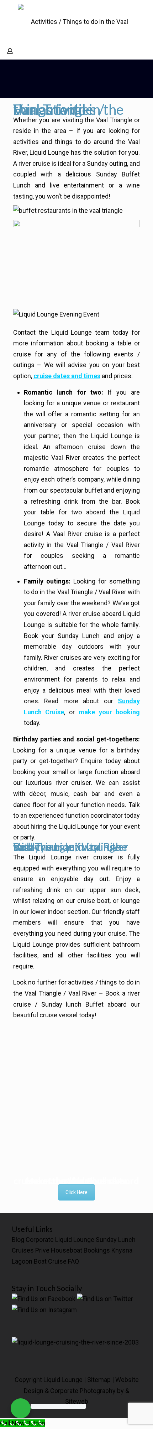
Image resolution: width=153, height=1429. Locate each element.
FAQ (73, 1261)
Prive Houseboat (58, 1250)
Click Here (76, 1192)
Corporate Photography (83, 1390)
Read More (76, 1061)
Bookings (97, 1250)
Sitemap (99, 1379)
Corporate (40, 1239)
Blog (18, 1239)
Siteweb (76, 1401)
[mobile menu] (143, 14)
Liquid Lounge (74, 1239)
